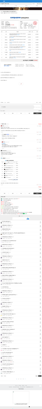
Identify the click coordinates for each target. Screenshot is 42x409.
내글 (5, 5)
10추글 (26, 5)
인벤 (4, 1)
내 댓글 (16, 5)
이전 (21, 113)
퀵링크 (23, 385)
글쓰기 (40, 3)
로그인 (16, 385)
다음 (29, 113)
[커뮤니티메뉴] (1, 1)
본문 (12, 113)
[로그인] (38, 1)
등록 (40, 189)
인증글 (37, 5)
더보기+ (40, 196)
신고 (5, 102)
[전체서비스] (40, 1)
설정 (26, 385)
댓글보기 (37, 193)
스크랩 (40, 102)
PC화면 (19, 385)
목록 (4, 113)
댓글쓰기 (37, 113)
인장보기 (3, 110)
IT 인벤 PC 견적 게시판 (5, 3)
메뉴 (1, 110)
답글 (2, 139)
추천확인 (2, 102)
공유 (37, 102)
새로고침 (40, 186)
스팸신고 (8, 102)
